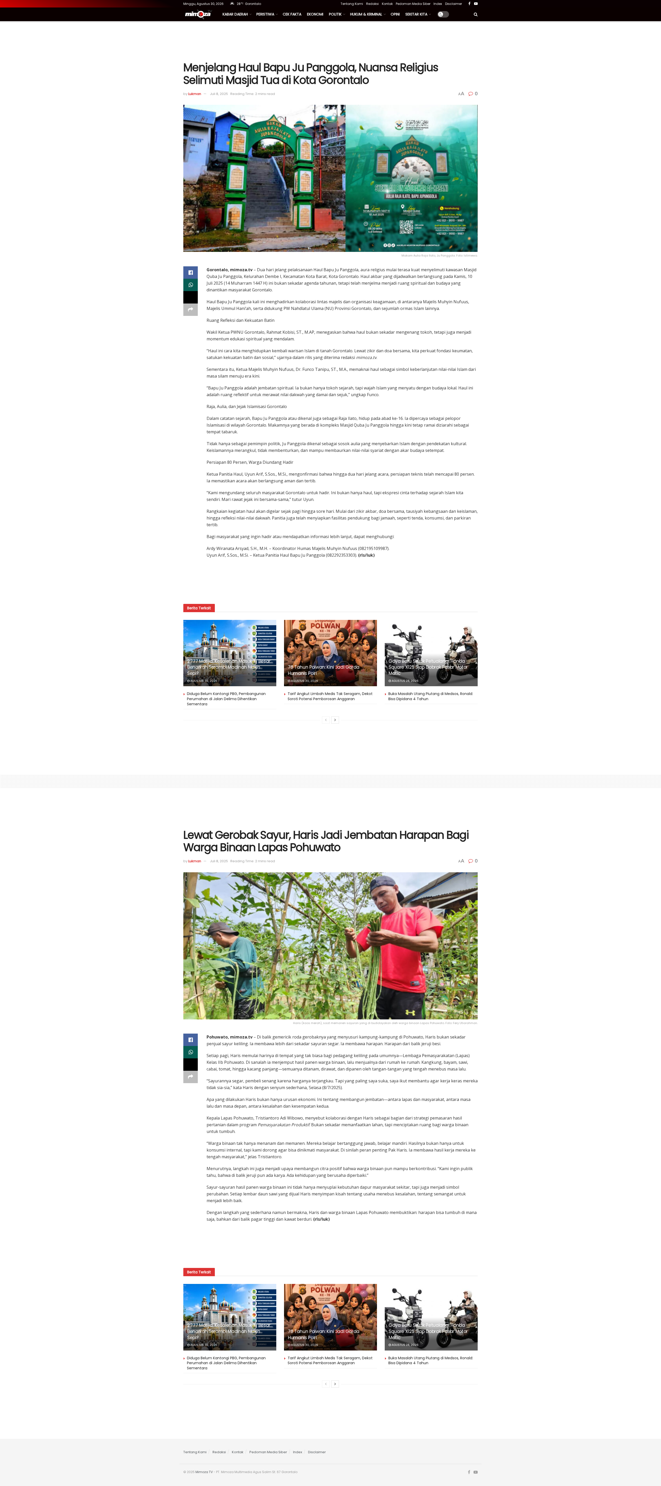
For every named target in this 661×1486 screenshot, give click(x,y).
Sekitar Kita (416, 14)
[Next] (335, 720)
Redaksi (372, 4)
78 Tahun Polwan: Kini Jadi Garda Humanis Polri (323, 670)
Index (438, 4)
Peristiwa (265, 14)
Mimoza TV (204, 1472)
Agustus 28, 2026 (405, 681)
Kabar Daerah (235, 14)
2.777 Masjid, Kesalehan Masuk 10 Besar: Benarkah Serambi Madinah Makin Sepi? (229, 667)
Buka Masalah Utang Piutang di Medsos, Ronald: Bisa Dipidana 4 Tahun (430, 696)
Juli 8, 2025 (219, 93)
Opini (395, 14)
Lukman (194, 93)
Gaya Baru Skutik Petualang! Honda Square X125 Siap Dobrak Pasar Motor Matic (428, 667)
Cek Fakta (292, 14)
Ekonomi (315, 14)
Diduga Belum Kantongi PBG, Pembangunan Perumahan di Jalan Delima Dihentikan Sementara (226, 698)
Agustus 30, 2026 (203, 681)
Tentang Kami (352, 4)
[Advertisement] (330, 40)
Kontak (387, 4)
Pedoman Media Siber (413, 4)
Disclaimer (453, 4)
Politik (335, 14)
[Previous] (326, 720)
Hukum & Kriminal (366, 14)
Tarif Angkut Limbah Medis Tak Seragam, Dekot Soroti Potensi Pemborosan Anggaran (330, 696)
